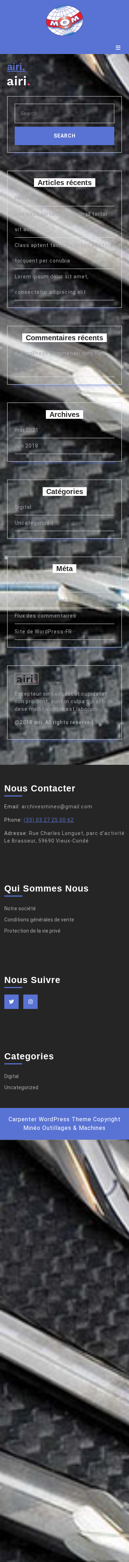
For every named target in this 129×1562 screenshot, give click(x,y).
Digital (23, 507)
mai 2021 (27, 430)
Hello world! (30, 198)
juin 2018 (26, 446)
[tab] (118, 47)
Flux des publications (42, 600)
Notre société (20, 908)
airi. (16, 66)
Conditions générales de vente (39, 920)
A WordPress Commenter (48, 353)
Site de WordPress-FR (43, 631)
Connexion (28, 584)
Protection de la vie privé (32, 931)
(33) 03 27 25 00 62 (49, 820)
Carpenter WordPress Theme (50, 1119)
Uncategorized (34, 523)
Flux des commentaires (45, 616)
